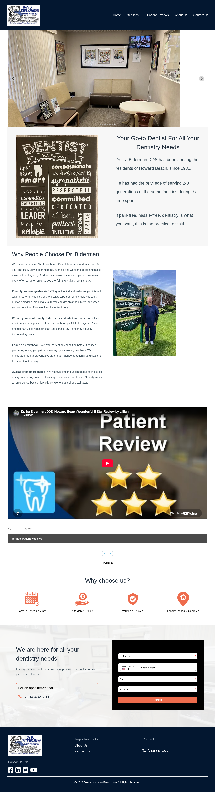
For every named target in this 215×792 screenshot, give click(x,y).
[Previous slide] (13, 78)
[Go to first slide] (201, 78)
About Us (181, 15)
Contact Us (200, 15)
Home (117, 15)
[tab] (100, 124)
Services (133, 15)
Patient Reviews (158, 15)
